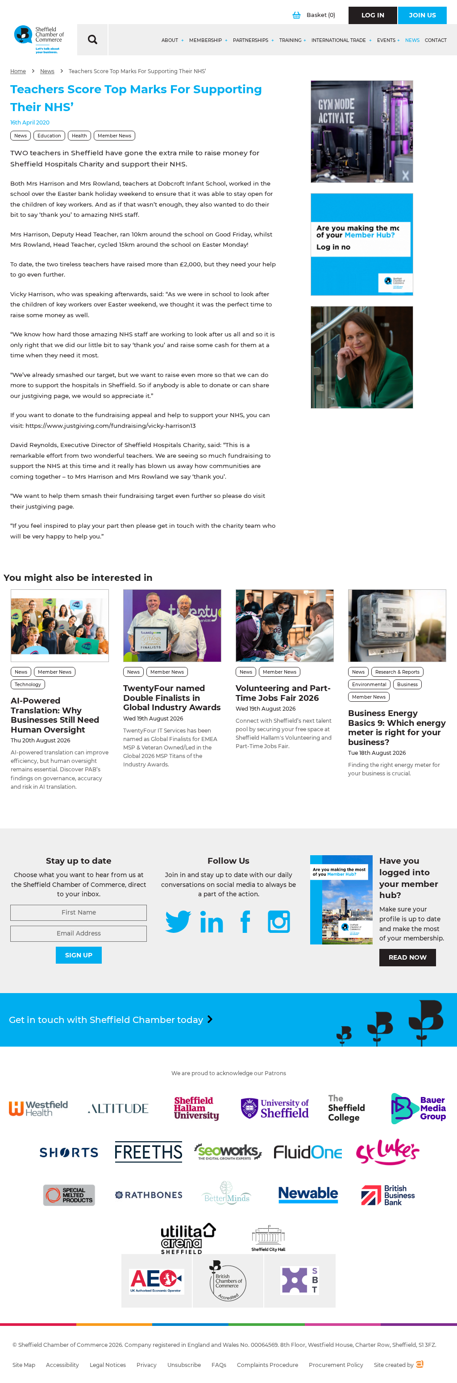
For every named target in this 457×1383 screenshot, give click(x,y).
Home (18, 71)
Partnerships (251, 40)
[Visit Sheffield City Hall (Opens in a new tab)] (269, 1238)
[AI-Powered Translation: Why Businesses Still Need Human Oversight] (59, 626)
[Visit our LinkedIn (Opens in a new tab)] (211, 923)
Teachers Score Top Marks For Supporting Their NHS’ (137, 71)
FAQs (219, 1365)
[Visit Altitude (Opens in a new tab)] (118, 1108)
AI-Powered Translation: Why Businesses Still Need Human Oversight (55, 715)
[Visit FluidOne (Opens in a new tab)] (308, 1152)
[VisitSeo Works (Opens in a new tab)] (228, 1152)
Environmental (369, 684)
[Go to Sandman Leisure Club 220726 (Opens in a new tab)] (362, 131)
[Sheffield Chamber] (39, 39)
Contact (436, 40)
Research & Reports (397, 672)
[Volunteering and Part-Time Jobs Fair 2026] (284, 626)
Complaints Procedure (267, 1365)
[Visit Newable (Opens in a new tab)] (308, 1195)
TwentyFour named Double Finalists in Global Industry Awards (172, 697)
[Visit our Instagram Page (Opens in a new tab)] (279, 923)
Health (79, 136)
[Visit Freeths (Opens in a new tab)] (148, 1152)
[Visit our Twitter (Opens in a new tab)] (178, 923)
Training (290, 40)
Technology (28, 684)
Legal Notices (108, 1365)
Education (49, 136)
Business (407, 684)
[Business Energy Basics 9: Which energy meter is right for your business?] (397, 626)
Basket (321, 15)
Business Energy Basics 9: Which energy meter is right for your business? (397, 727)
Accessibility (62, 1365)
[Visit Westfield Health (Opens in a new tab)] (38, 1108)
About (170, 40)
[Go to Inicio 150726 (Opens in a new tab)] (362, 357)
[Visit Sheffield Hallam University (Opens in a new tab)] (196, 1108)
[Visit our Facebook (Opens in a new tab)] (245, 923)
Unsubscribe (184, 1365)
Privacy (147, 1365)
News (412, 40)
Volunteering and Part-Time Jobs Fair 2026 (283, 693)
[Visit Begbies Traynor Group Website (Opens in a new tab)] (228, 1281)
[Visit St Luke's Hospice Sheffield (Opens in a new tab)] (388, 1152)
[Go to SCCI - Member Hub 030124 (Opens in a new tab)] (362, 244)
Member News (114, 136)
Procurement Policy (336, 1365)
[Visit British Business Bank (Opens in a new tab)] (388, 1195)
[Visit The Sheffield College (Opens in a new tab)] (347, 1108)
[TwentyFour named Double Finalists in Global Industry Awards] (172, 626)
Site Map (23, 1365)
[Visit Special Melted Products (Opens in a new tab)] (69, 1195)
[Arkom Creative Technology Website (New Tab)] (419, 1365)
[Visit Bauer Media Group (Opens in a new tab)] (419, 1108)
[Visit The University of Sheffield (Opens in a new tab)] (275, 1108)
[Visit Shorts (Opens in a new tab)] (69, 1152)
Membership (206, 40)
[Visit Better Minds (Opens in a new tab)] (228, 1195)
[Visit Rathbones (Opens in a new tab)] (148, 1195)
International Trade (339, 40)
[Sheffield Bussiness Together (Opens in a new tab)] (300, 1281)
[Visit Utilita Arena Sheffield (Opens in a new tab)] (188, 1238)
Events (386, 40)
